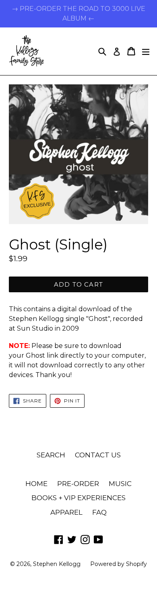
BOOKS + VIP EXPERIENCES (78, 498)
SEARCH (51, 455)
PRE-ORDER (78, 484)
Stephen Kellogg (57, 564)
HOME (36, 484)
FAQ (99, 512)
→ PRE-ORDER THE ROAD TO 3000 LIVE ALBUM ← (78, 13)
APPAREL (66, 512)
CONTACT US (98, 455)
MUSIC (120, 484)
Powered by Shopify (118, 564)
